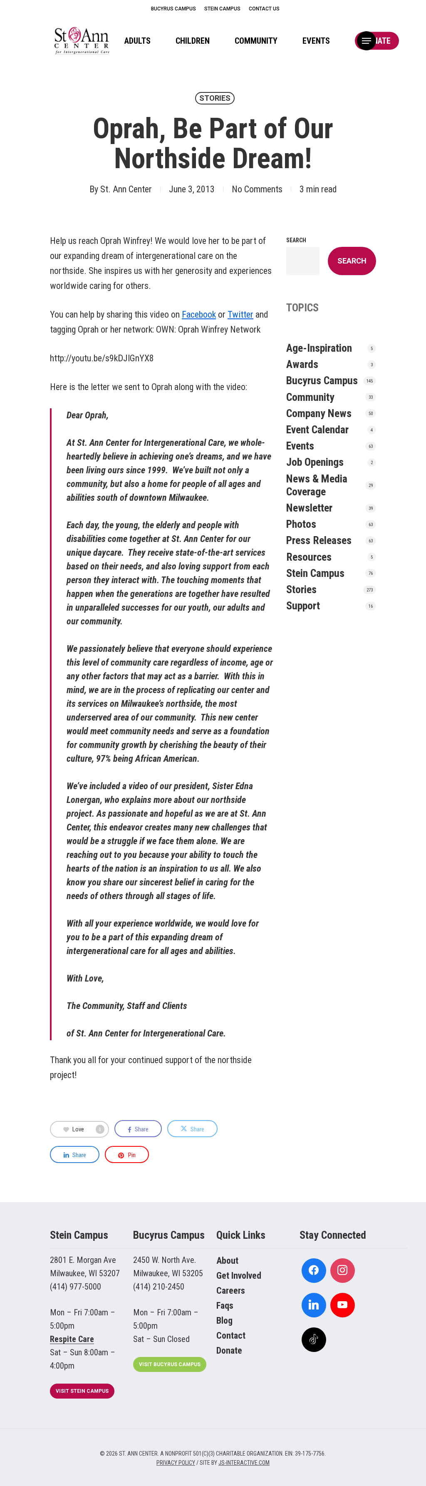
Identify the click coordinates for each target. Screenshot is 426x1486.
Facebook (199, 314)
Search (296, 240)
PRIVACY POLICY (175, 1462)
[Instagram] (342, 1270)
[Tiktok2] (314, 1339)
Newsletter (309, 508)
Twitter (240, 314)
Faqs (224, 1305)
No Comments (257, 189)
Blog (224, 1320)
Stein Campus (315, 573)
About (227, 1260)
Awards (302, 364)
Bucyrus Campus (322, 380)
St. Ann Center (126, 189)
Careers (230, 1290)
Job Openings (315, 462)
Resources (309, 557)
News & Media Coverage (316, 485)
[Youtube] (342, 1305)
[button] (366, 41)
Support (303, 605)
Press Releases (319, 540)
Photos (301, 524)
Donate (229, 1350)
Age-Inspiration (319, 348)
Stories (214, 98)
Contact (230, 1335)
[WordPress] (314, 1305)
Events (300, 446)
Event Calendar (317, 429)
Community (310, 397)
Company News (319, 413)
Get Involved (238, 1275)
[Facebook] (314, 1270)
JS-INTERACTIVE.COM (244, 1462)
